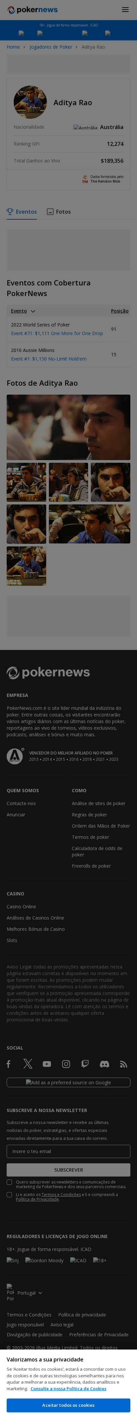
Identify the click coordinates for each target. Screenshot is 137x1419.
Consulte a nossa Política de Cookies (68, 1389)
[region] (68, 1384)
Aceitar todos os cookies (68, 1405)
